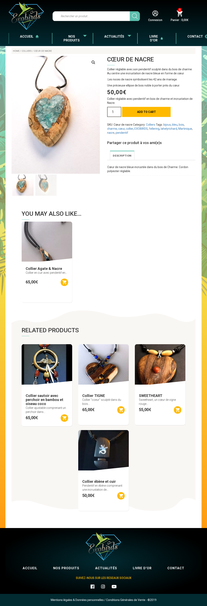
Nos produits (71, 38)
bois (181, 124)
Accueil (26, 36)
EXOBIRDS (141, 128)
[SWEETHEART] (160, 362)
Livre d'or (153, 38)
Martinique (185, 128)
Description (122, 155)
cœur (121, 128)
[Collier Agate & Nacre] (47, 240)
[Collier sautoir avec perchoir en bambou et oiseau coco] (47, 362)
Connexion (155, 20)
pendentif (122, 132)
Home (16, 51)
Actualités (114, 36)
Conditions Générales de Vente (125, 600)
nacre (110, 132)
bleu (174, 124)
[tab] (122, 155)
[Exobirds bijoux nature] (26, 16)
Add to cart (146, 112)
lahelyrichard (169, 128)
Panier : (179, 16)
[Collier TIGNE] (103, 362)
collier (129, 128)
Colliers (27, 51)
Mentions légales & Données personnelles (77, 600)
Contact (175, 568)
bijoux (167, 124)
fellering (154, 128)
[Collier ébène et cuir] (103, 448)
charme (112, 128)
